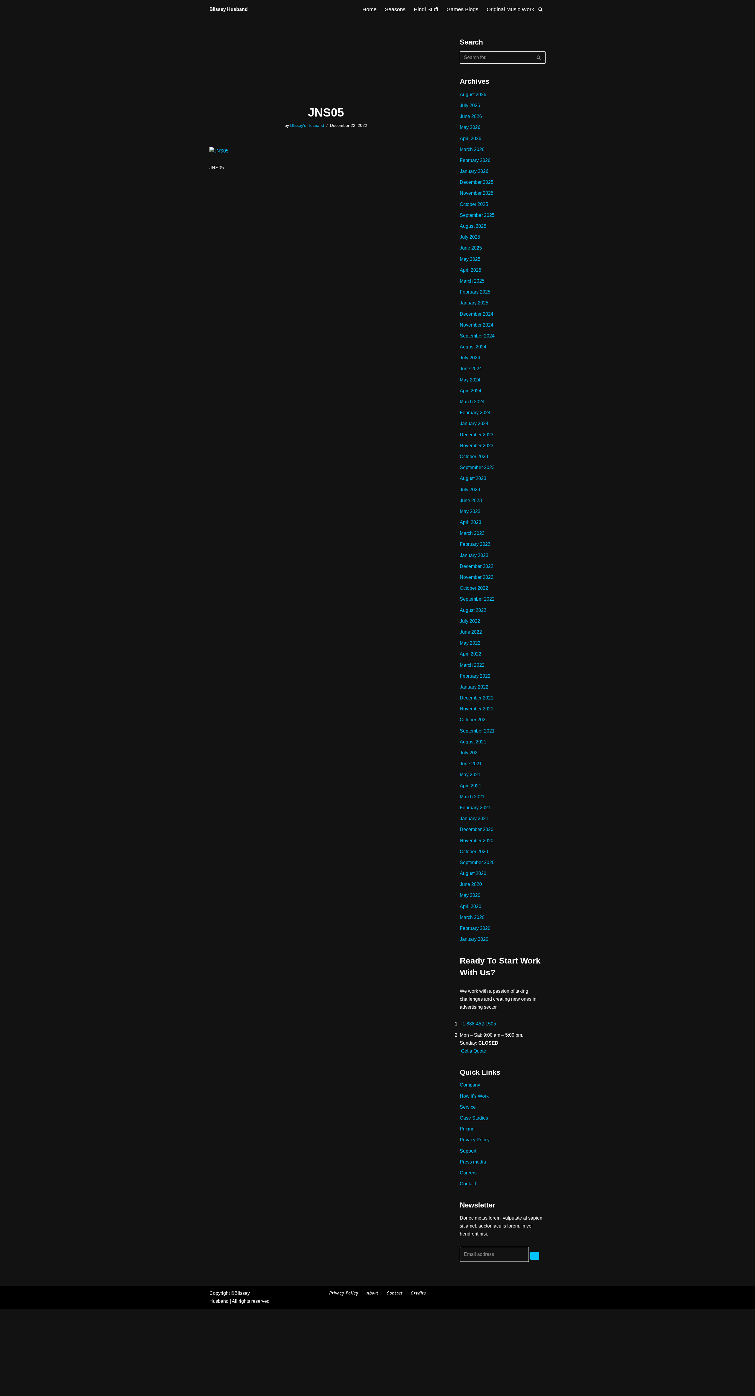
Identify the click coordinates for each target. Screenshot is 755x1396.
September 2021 (477, 730)
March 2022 (472, 665)
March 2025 (472, 281)
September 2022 (477, 599)
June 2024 (471, 368)
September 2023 (477, 467)
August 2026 (473, 94)
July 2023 (470, 489)
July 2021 (470, 752)
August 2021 (473, 741)
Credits (418, 1293)
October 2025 (474, 204)
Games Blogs (462, 9)
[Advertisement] (325, 62)
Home (369, 9)
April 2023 (470, 522)
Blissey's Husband (307, 125)
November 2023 (476, 445)
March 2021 (472, 796)
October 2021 (474, 719)
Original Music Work (510, 9)
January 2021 (474, 818)
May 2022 (470, 642)
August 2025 (473, 226)
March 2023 (472, 533)
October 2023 (474, 456)
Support (468, 1150)
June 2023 (471, 500)
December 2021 (476, 697)
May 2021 (470, 774)
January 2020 (474, 939)
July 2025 (470, 237)
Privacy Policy (475, 1139)
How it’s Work (474, 1096)
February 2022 (475, 676)
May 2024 (470, 379)
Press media (473, 1161)
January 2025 (474, 302)
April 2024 (470, 390)
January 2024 (474, 423)
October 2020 (474, 851)
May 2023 (470, 511)
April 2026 (470, 138)
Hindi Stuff (426, 9)
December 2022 (476, 566)
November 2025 (476, 193)
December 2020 (476, 829)
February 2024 (475, 412)
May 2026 (470, 127)
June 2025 (471, 247)
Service (468, 1107)
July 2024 (470, 357)
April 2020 (470, 906)
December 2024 (476, 314)
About (372, 1293)
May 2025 (470, 259)
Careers (468, 1172)
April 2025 (470, 270)
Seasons (395, 9)
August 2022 (473, 610)
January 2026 (474, 171)
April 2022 (470, 653)
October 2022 (474, 588)
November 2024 (476, 324)
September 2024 (477, 335)
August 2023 (473, 478)
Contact (468, 1183)
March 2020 (472, 917)
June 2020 (471, 884)
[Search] (540, 9)
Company (470, 1084)
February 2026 (475, 160)
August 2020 (473, 873)
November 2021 (476, 708)
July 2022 (470, 621)
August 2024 (473, 346)
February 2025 (475, 291)
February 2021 (475, 807)
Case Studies (474, 1117)
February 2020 (475, 928)
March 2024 (472, 401)
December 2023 (476, 434)
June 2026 (471, 116)
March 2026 (472, 149)
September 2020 (477, 862)
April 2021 (470, 785)
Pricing (467, 1128)
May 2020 (470, 895)
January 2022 (474, 686)
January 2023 (474, 555)
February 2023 (475, 544)
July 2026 (470, 105)
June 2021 (471, 763)
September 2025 (477, 215)
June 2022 (471, 632)
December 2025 (476, 182)
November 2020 (476, 840)
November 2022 (476, 577)
